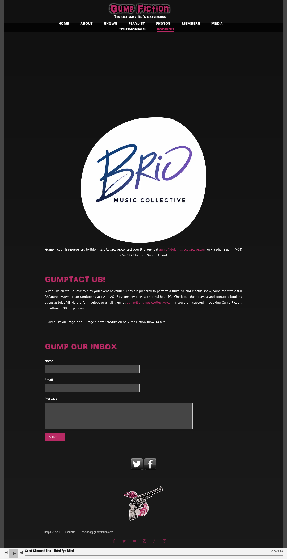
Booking (165, 28)
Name (49, 361)
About (86, 23)
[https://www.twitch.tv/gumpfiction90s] (164, 541)
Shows (110, 23)
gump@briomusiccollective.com (182, 249)
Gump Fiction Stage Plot (64, 322)
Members (191, 23)
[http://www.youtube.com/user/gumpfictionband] (134, 541)
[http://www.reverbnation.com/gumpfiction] (154, 541)
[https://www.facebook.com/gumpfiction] (150, 464)
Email (49, 380)
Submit (54, 437)
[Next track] (21, 553)
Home (64, 23)
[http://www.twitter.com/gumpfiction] (137, 464)
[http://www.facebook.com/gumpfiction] (114, 541)
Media (217, 23)
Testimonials (132, 28)
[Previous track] (6, 553)
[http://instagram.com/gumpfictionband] (144, 541)
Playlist (137, 23)
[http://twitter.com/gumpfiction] (124, 541)
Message (51, 398)
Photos (163, 23)
